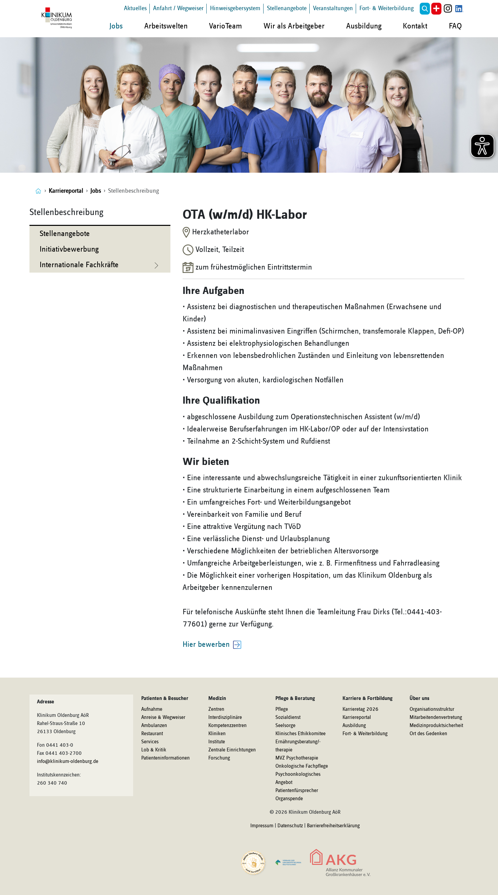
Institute (216, 742)
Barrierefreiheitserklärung (333, 826)
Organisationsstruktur (432, 709)
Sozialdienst (287, 717)
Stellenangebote (287, 8)
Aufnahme (151, 709)
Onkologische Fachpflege (301, 766)
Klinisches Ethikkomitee (300, 734)
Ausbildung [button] (363, 26)
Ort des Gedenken (428, 734)
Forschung (219, 758)
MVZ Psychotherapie (296, 758)
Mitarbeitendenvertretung (436, 717)
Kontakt (415, 26)
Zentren (216, 709)
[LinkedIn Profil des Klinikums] (459, 9)
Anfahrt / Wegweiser (178, 8)
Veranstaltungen (333, 8)
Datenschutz (290, 826)
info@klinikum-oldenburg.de (67, 761)
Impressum (261, 826)
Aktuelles (135, 8)
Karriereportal (357, 717)
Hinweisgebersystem (235, 8)
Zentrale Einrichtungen (232, 750)
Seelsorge (285, 725)
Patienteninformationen (165, 758)
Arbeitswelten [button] (166, 26)
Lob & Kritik (153, 750)
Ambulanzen (154, 725)
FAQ (455, 26)
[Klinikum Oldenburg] (58, 18)
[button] (425, 9)
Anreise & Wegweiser (163, 717)
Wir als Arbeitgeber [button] (294, 26)
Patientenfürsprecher (296, 790)
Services (150, 742)
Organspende (289, 799)
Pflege (281, 709)
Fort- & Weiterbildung (386, 8)
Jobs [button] (116, 26)
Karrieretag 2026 (360, 709)
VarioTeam (225, 26)
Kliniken (217, 734)
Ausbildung (354, 725)
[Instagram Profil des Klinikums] (448, 9)
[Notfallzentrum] (436, 9)
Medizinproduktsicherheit (436, 725)
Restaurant (152, 734)
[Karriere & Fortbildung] (38, 191)
